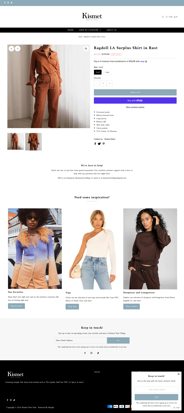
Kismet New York (29, 407)
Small (98, 72)
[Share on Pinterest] (104, 144)
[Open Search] (162, 17)
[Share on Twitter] (100, 144)
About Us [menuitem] (111, 30)
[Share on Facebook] (96, 144)
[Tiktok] (11, 3)
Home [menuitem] (71, 30)
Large (107, 72)
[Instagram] (8, 3)
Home (80, 36)
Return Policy (110, 139)
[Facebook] (5, 3)
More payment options (135, 107)
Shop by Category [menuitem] (89, 30)
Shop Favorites (16, 306)
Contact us (98, 139)
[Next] (17, 48)
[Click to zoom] (86, 48)
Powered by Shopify (46, 407)
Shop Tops (72, 306)
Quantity (97, 78)
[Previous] (11, 48)
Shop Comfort (131, 306)
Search (97, 372)
